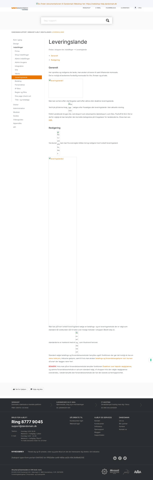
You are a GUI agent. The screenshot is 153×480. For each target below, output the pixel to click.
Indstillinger (18, 47)
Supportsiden (99, 435)
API (14, 127)
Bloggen (97, 432)
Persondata (30, 474)
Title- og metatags (22, 100)
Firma (17, 51)
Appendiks (17, 123)
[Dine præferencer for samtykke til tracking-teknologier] (151, 360)
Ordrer (15, 105)
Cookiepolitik (41, 474)
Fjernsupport (99, 429)
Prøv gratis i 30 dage (20, 408)
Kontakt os (123, 429)
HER (50, 120)
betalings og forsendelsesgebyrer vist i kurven (114, 358)
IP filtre (18, 89)
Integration (19, 66)
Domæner (125, 8)
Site (16, 70)
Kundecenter (99, 424)
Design (16, 44)
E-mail (98, 8)
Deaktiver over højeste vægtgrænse (117, 366)
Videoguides (18, 120)
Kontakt (97, 421)
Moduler (16, 112)
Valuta (17, 74)
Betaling (18, 81)
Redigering (55, 60)
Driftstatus (98, 426)
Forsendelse (20, 85)
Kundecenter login (76, 421)
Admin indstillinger (22, 59)
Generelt (54, 56)
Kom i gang (17, 40)
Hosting (137, 8)
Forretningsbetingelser (19, 474)
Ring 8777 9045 (27, 421)
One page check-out (23, 96)
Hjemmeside (111, 8)
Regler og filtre (21, 92)
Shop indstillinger (22, 55)
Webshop (87, 8)
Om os (121, 421)
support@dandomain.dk (24, 426)
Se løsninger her (63, 408)
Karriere (122, 426)
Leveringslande (21, 77)
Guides (16, 116)
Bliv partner (123, 424)
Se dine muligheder (109, 408)
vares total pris (54, 358)
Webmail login (75, 424)
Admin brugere (21, 62)
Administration (19, 108)
